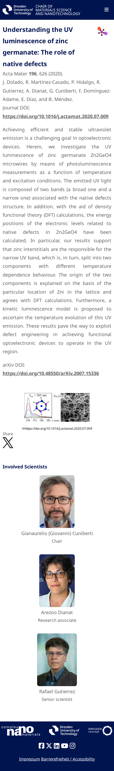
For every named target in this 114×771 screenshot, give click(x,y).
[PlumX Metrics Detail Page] (101, 32)
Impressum (29, 759)
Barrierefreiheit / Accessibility (68, 759)
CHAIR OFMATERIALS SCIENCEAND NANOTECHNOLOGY (58, 10)
